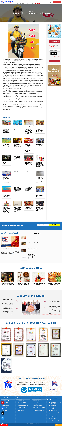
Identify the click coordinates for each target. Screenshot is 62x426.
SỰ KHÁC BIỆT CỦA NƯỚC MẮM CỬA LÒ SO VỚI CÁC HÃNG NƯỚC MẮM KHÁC (40, 164)
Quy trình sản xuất (5, 405)
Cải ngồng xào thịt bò (54, 283)
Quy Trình (32, 1)
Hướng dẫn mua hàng (37, 400)
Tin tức (41, 1)
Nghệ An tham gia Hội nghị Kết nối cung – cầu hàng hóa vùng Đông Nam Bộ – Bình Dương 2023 (6, 129)
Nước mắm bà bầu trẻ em (23, 405)
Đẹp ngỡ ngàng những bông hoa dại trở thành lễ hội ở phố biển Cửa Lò (6, 147)
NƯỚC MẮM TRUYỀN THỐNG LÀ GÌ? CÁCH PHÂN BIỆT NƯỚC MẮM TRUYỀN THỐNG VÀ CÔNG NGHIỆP (6, 211)
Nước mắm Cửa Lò (21, 400)
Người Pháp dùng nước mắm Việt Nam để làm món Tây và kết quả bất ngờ (17, 189)
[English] (35, 3)
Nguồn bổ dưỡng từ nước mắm (28, 208)
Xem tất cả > (36, 233)
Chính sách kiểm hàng (53, 410)
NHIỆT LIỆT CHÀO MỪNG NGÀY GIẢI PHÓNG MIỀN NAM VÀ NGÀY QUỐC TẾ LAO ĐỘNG (28, 148)
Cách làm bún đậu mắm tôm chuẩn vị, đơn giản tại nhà (23, 284)
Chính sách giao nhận (53, 407)
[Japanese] (37, 3)
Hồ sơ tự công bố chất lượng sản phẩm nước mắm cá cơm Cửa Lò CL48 (17, 209)
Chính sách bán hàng (53, 405)
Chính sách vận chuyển (53, 415)
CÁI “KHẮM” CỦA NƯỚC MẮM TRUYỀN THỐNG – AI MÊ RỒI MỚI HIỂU (17, 147)
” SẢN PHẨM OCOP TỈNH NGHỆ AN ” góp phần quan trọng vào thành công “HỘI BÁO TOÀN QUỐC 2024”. (28, 130)
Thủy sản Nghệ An (5, 400)
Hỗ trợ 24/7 (58, 424)
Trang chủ (17, 1)
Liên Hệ (45, 1)
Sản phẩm (27, 1)
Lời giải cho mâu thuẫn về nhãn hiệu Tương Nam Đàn (39, 195)
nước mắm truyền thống (30, 95)
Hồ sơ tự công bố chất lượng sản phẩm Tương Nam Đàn (28, 189)
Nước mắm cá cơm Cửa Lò (23, 402)
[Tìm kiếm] (48, 2)
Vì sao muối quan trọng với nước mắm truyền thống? (33, 237)
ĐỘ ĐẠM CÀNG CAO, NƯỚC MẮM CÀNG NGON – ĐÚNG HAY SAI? (33, 249)
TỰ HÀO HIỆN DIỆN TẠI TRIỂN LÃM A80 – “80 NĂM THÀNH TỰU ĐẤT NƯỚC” (6, 180)
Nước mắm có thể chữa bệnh (17, 172)
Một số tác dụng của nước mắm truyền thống (39, 145)
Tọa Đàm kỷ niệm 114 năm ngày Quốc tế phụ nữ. (28, 163)
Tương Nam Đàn (21, 410)
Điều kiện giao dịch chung (54, 420)
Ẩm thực (37, 1)
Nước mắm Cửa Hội (21, 404)
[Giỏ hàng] (50, 2)
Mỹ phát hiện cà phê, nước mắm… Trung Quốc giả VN (40, 209)
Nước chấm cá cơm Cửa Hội (23, 408)
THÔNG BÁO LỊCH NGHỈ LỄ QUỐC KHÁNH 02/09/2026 (9, 249)
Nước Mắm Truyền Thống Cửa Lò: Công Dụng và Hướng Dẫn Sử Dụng (39, 129)
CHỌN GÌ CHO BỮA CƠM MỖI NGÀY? (17, 128)
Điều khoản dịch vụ (52, 418)
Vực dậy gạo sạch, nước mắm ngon (28, 173)
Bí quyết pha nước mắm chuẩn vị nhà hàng (8, 284)
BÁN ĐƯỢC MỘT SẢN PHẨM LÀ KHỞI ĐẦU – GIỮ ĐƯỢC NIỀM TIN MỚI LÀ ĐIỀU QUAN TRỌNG (33, 243)
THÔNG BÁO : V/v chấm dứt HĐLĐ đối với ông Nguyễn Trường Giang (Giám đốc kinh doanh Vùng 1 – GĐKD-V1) (32, 256)
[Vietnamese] (39, 3)
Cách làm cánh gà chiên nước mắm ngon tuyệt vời (39, 284)
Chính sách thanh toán (53, 408)
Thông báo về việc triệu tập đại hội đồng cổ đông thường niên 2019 (39, 180)
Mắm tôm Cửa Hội (21, 407)
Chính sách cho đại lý (53, 416)
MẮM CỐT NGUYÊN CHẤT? (6, 163)
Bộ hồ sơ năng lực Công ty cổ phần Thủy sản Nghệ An (17, 158)
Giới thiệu (22, 1)
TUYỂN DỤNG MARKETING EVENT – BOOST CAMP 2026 (24, 3)
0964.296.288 (4, 424)
